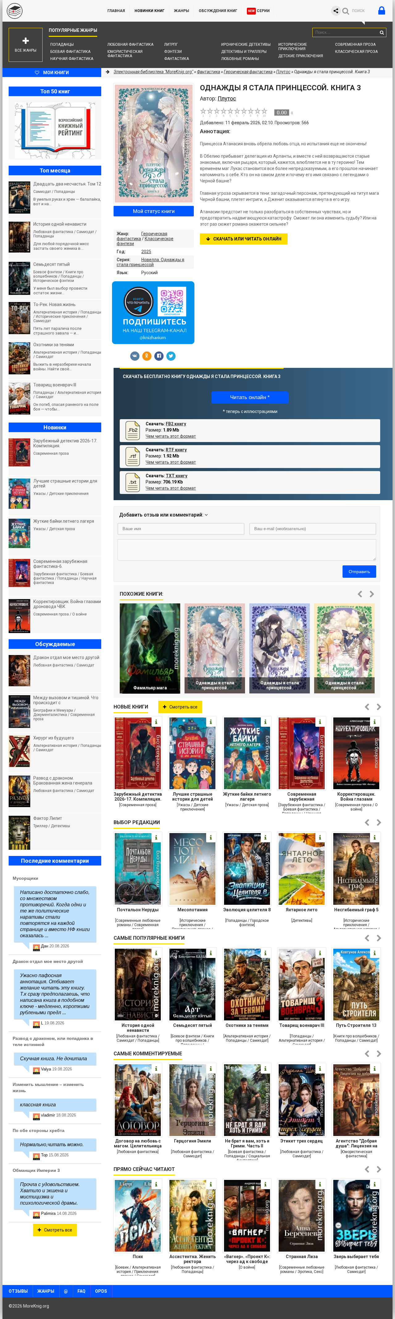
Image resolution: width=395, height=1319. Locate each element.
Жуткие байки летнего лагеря (247, 797)
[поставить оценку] (207, 112)
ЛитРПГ (171, 44)
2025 (146, 251)
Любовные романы (240, 59)
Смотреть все (183, 706)
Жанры (181, 11)
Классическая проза (356, 51)
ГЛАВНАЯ (116, 11)
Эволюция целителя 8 (247, 909)
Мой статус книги (154, 211)
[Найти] (381, 32)
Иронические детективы (246, 44)
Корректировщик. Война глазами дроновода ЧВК (356, 797)
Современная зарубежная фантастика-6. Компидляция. (301, 797)
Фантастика (176, 59)
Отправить (359, 571)
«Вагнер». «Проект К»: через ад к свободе (247, 1259)
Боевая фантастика (70, 51)
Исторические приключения (292, 46)
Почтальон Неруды (138, 909)
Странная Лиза (302, 1256)
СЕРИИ (259, 11)
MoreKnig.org (48, 11)
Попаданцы (62, 44)
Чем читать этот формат (171, 436)
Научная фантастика (71, 59)
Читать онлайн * (250, 397)
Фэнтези (173, 51)
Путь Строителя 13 (356, 1025)
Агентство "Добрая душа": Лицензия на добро (356, 1143)
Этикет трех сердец (302, 1140)
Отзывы (18, 1291)
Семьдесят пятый (192, 1025)
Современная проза (355, 44)
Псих (138, 1256)
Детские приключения (300, 56)
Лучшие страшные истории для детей (192, 797)
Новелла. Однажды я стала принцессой (150, 262)
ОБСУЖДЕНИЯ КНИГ (218, 11)
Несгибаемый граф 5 (356, 909)
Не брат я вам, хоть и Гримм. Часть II (247, 1143)
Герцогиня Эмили (192, 1140)
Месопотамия (192, 909)
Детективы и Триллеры (244, 51)
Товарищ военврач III (301, 1025)
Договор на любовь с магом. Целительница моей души (138, 1143)
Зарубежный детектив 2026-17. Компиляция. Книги (138, 797)
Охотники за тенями (247, 1025)
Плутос (283, 71)
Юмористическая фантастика (125, 53)
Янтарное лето (302, 909)
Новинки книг (149, 11)
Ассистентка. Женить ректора (192, 1259)
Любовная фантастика (130, 44)
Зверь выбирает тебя (356, 1256)
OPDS (101, 1291)
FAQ (81, 1291)
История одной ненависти (138, 1028)
